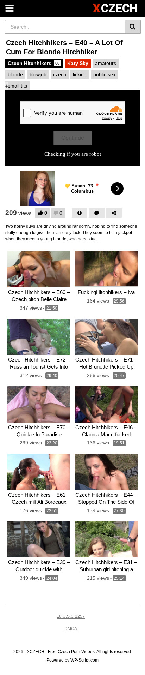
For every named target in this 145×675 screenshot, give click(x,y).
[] (133, 27)
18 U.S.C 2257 (71, 616)
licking (80, 74)
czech (59, 74)
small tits (17, 86)
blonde (15, 74)
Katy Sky (77, 63)
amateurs (105, 63)
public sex (104, 74)
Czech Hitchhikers (33, 63)
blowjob (38, 74)
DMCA (70, 628)
